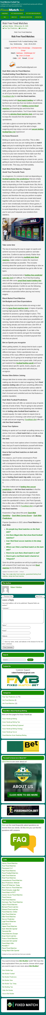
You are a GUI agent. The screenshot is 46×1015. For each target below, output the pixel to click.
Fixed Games (6, 897)
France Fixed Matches (10, 938)
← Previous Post (7, 596)
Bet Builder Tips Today (9, 983)
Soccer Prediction (8, 919)
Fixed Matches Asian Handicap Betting (14, 735)
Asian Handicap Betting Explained (12, 725)
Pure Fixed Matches (9, 914)
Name (4, 625)
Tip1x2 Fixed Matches (9, 904)
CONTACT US (38, 17)
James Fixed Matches (10, 863)
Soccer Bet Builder (8, 993)
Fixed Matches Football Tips (10, 2)
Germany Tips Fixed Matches (12, 902)
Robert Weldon (8, 26)
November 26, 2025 (22, 26)
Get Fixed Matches (8, 700)
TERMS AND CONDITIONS (26, 17)
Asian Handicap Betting (9, 719)
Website (4, 636)
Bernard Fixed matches (10, 907)
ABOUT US (14, 17)
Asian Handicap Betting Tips (11, 722)
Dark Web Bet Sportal (9, 929)
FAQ (5, 17)
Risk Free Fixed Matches (15, 23)
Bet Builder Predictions (9, 977)
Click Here (6, 762)
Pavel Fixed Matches (9, 948)
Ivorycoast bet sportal (9, 941)
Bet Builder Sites (7, 980)
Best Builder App (7, 970)
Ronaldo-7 (5, 946)
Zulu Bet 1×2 (6, 924)
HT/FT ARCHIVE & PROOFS (17, 13)
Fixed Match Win (8, 943)
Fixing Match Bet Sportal (10, 950)
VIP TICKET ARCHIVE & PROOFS (33, 13)
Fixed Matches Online (9, 912)
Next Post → (40, 596)
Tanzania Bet (6, 931)
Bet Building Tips (7, 987)
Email (4, 630)
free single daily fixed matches (15, 574)
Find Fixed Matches (9, 900)
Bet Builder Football (8, 973)
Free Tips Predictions (10, 28)
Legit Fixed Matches (9, 921)
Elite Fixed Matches (9, 917)
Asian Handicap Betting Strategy (12, 729)
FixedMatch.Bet (8, 96)
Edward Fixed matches (10, 909)
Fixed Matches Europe (10, 934)
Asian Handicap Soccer (9, 732)
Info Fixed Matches (8, 703)
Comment (5, 608)
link (27, 828)
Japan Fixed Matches (9, 926)
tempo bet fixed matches (16, 576)
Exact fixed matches (9, 936)
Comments (23, 28)
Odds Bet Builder (7, 990)
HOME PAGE (5, 13)
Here (4, 825)
